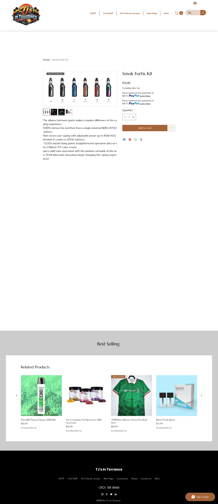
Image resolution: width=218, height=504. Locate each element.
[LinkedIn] (115, 494)
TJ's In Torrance (109, 469)
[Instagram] (102, 494)
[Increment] (133, 117)
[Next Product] (201, 395)
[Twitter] (111, 494)
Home (46, 59)
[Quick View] (41, 395)
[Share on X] (141, 139)
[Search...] (203, 12)
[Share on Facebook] (124, 139)
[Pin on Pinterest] (130, 139)
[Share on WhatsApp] (135, 139)
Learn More (145, 96)
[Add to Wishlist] (172, 128)
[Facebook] (106, 494)
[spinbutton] (129, 117)
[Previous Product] (16, 395)
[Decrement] (125, 117)
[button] (179, 13)
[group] (109, 403)
